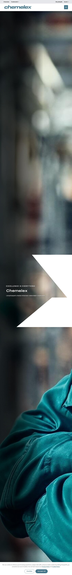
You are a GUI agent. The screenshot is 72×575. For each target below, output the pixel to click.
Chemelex (6, 1)
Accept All (41, 571)
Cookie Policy (56, 566)
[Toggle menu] (66, 7)
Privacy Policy (46, 566)
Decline (29, 571)
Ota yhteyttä (58, 1)
